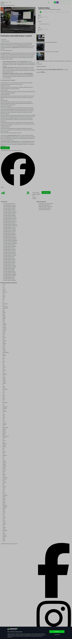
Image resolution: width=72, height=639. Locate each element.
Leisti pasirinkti (57, 634)
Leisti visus (57, 631)
